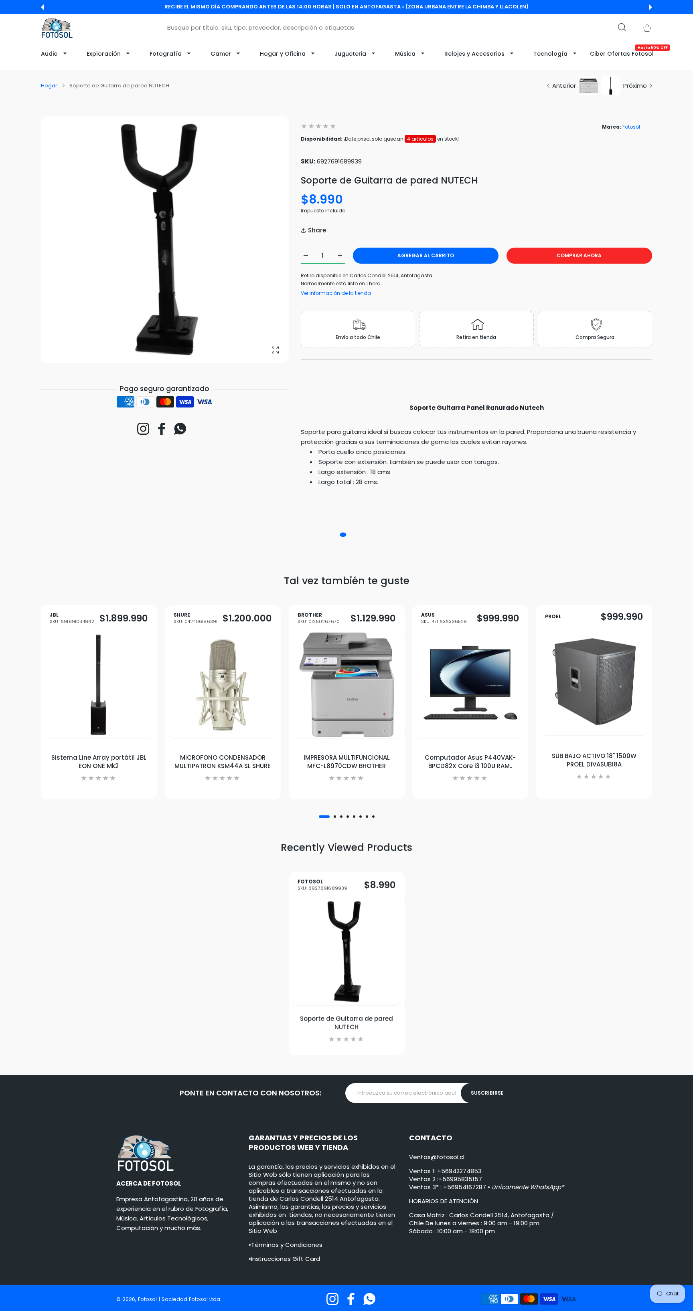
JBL (72, 618)
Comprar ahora (579, 255)
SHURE (195, 618)
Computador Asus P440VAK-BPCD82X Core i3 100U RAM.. (470, 761)
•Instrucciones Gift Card (284, 1259)
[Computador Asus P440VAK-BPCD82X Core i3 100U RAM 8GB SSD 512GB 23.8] (470, 685)
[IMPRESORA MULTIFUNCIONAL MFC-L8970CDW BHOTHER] (347, 685)
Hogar (49, 85)
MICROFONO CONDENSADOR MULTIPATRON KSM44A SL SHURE (222, 761)
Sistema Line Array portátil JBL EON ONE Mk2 (98, 761)
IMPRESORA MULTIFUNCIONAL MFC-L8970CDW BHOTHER (346, 761)
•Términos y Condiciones (285, 1244)
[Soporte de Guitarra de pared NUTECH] (347, 952)
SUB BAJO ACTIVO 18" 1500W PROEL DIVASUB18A (594, 760)
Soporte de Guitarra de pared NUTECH (346, 1023)
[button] (42, 7)
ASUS (444, 618)
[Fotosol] (57, 28)
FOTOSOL (323, 885)
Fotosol (631, 126)
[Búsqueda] (622, 27)
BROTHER (319, 618)
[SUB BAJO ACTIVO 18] (594, 682)
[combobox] (398, 27)
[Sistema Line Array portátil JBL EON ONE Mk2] (99, 685)
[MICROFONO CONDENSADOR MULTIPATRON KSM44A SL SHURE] (223, 685)
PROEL (553, 616)
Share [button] (317, 230)
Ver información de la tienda (336, 293)
